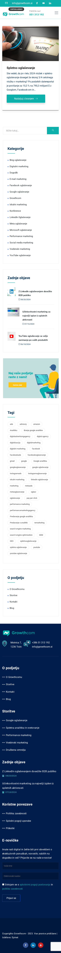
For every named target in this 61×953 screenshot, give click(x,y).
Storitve (13, 595)
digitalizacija (15, 443)
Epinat (15, 937)
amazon (36, 424)
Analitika (13, 430)
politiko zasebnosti (12, 888)
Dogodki (14, 172)
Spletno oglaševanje (21, 68)
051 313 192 (36, 14)
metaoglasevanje (17, 492)
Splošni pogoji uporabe (18, 820)
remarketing (39, 523)
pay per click (32, 498)
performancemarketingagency (22, 510)
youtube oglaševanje (18, 553)
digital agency (42, 436)
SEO (11, 541)
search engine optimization (21, 535)
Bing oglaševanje (18, 160)
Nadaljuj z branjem (24, 98)
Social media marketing (21, 242)
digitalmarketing (33, 443)
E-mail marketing (18, 179)
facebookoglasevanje (37, 455)
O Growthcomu (17, 589)
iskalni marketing (17, 479)
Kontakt (13, 601)
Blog (12, 608)
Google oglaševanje (19, 191)
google (24, 461)
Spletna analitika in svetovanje (22, 727)
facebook (36, 449)
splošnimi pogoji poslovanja (35, 884)
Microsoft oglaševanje (21, 230)
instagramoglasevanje (37, 473)
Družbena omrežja (16, 749)
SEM (41, 535)
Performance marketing (21, 236)
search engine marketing (20, 529)
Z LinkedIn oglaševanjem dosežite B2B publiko (29, 771)
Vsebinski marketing (20, 249)
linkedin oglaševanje (39, 479)
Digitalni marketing (19, 166)
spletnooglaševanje (28, 541)
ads (11, 424)
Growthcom (15, 198)
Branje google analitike (33, 430)
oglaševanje (15, 498)
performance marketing (20, 504)
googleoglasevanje (18, 467)
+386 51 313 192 (41, 642)
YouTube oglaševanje (20, 255)
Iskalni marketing (18, 204)
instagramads (15, 473)
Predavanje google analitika (21, 516)
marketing (14, 486)
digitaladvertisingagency (20, 436)
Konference (15, 211)
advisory (23, 424)
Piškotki (10, 828)
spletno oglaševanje (18, 547)
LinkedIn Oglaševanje (20, 217)
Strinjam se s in (27, 886)
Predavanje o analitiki (19, 523)
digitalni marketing (17, 449)
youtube (36, 547)
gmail (12, 461)
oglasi (33, 492)
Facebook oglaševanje (21, 185)
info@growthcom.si (42, 646)
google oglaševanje (40, 467)
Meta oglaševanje (18, 223)
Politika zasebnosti (16, 813)
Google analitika (40, 461)
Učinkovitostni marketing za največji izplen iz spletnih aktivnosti (36, 315)
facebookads (15, 455)
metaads (28, 486)
